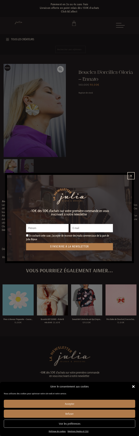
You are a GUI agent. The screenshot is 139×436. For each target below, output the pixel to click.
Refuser (69, 413)
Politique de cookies (57, 431)
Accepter (69, 404)
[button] (133, 386)
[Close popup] (131, 176)
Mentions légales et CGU (78, 431)
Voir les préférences (69, 423)
